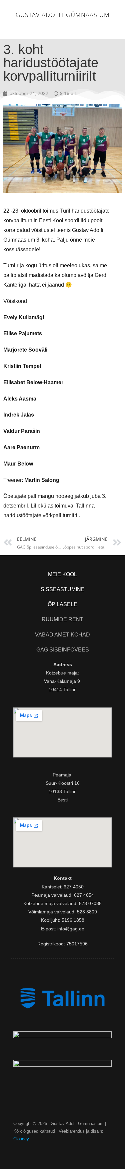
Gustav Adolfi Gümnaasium (63, 15)
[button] (62, 28)
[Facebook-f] (62, 1152)
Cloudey (21, 1138)
